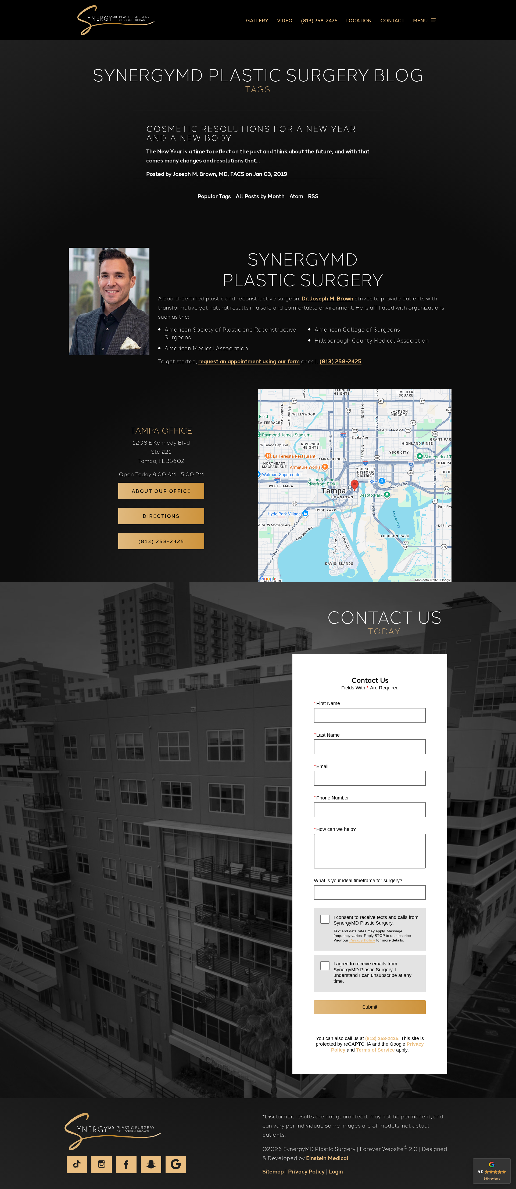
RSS (313, 195)
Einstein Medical (327, 1157)
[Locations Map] (355, 484)
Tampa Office (161, 430)
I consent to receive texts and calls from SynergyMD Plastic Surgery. (376, 929)
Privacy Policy (362, 940)
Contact (392, 20)
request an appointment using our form (249, 361)
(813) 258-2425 (340, 361)
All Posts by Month (260, 195)
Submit (369, 1007)
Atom (296, 195)
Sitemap (273, 1171)
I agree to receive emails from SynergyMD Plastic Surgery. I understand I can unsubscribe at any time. (372, 972)
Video (284, 20)
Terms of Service (375, 1050)
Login (336, 1171)
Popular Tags (214, 195)
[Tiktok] (77, 1164)
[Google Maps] (176, 1164)
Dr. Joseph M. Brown (327, 298)
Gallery (257, 20)
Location (359, 20)
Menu (420, 20)
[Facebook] (126, 1164)
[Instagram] (101, 1164)
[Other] (151, 1164)
